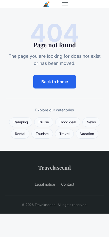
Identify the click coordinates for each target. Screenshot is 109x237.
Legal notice (45, 184)
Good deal (68, 122)
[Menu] (65, 4)
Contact (67, 184)
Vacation (87, 134)
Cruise (44, 122)
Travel (64, 134)
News (91, 122)
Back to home (54, 81)
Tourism (42, 134)
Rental (20, 134)
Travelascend (54, 167)
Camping (20, 122)
